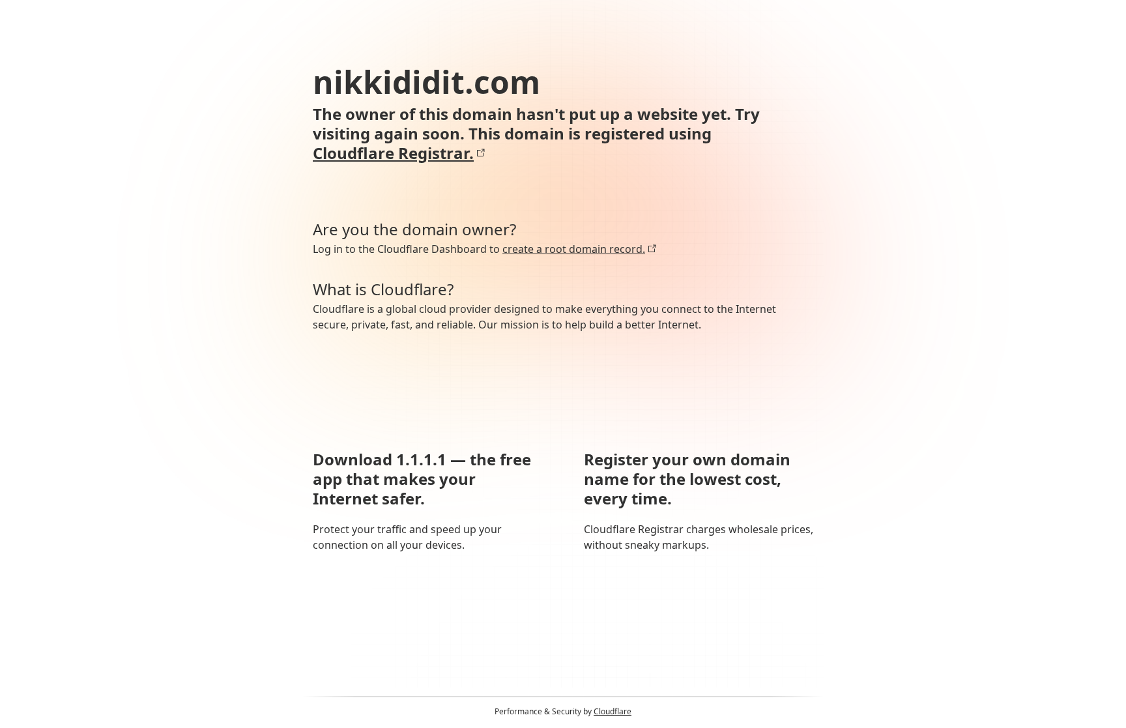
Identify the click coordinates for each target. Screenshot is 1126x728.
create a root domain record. (573, 249)
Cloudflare (612, 711)
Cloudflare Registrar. (393, 153)
